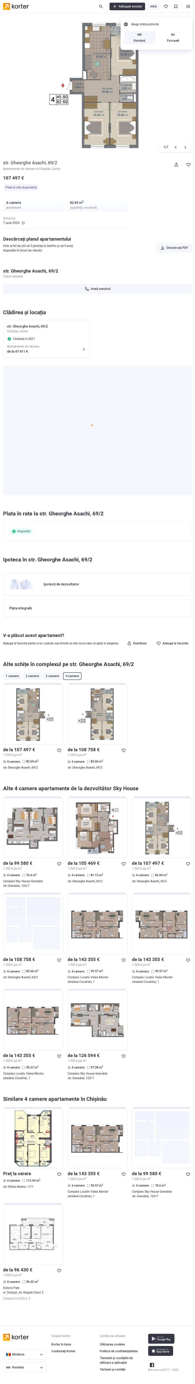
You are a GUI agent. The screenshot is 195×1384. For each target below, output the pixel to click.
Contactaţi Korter (63, 1351)
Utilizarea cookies (112, 1344)
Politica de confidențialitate (119, 1351)
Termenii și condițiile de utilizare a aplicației (116, 1360)
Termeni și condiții (112, 1369)
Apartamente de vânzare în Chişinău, (27, 169)
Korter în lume (61, 1344)
